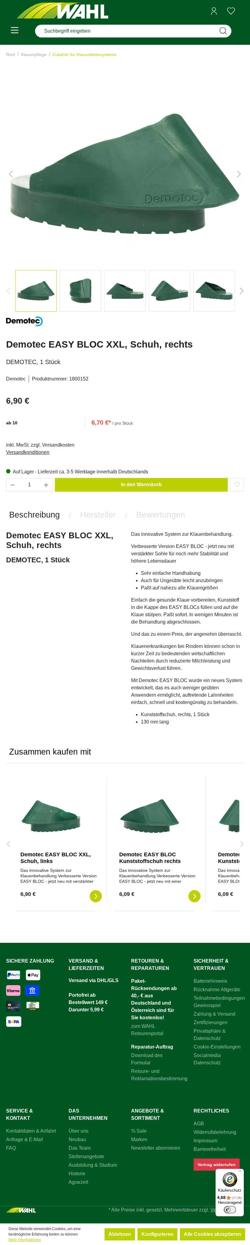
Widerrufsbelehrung (215, 1132)
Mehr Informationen (25, 1240)
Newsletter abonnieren (155, 1148)
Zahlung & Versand (214, 1014)
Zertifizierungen (210, 1022)
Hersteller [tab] (98, 514)
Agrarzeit (78, 1182)
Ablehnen (120, 1234)
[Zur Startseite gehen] (62, 11)
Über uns (78, 1131)
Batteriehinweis (210, 981)
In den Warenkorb (141, 484)
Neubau (77, 1139)
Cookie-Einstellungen (217, 1046)
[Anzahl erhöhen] (46, 485)
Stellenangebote (86, 1156)
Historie (77, 1173)
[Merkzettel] (231, 10)
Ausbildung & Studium (93, 1165)
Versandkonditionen (27, 452)
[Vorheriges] (10, 174)
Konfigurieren (157, 1234)
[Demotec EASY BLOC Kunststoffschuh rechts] (149, 816)
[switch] (230, 1209)
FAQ (11, 1148)
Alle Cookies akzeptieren (212, 1234)
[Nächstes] (239, 174)
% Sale (139, 1131)
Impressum (205, 1140)
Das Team (80, 1148)
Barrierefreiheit (210, 1149)
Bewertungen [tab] (160, 514)
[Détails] (96, 896)
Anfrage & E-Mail (24, 1139)
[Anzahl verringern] (12, 485)
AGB (199, 1123)
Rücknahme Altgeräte (217, 989)
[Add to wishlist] (237, 485)
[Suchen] (223, 31)
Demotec (16, 378)
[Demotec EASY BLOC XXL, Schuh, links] (50, 816)
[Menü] (14, 31)
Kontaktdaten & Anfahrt (31, 1131)
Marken (139, 1139)
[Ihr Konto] (214, 10)
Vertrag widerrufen (217, 1164)
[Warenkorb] (242, 11)
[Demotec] (24, 324)
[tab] (34, 515)
